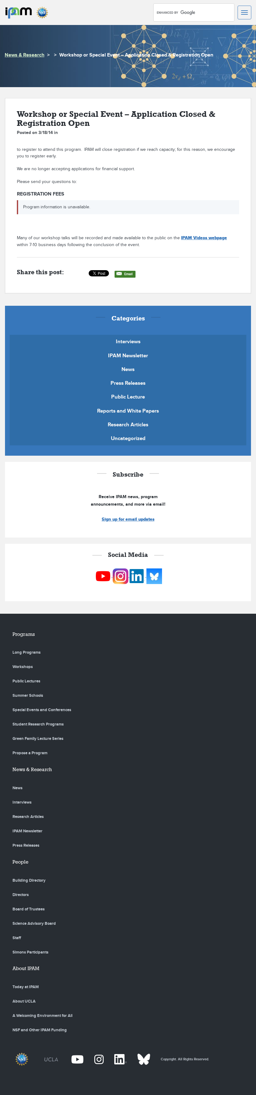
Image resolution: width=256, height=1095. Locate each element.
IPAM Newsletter (128, 356)
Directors (20, 894)
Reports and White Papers (128, 411)
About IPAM (25, 968)
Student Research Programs (38, 724)
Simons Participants (30, 952)
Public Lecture (128, 397)
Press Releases (128, 383)
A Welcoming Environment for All (42, 1015)
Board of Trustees (28, 909)
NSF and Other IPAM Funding (39, 1030)
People (20, 862)
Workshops (22, 666)
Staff (16, 937)
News (128, 369)
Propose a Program (29, 753)
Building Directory (29, 880)
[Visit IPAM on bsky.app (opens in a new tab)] (154, 575)
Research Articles (128, 425)
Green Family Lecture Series (37, 738)
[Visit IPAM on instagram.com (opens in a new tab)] (121, 575)
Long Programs (26, 652)
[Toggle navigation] (244, 12)
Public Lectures (26, 681)
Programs (23, 634)
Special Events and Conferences (41, 709)
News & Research (24, 55)
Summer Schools (27, 695)
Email (128, 274)
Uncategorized (128, 438)
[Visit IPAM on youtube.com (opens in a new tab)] (103, 575)
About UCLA (24, 1001)
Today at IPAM (25, 986)
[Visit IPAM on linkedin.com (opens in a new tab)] (138, 575)
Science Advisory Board (34, 923)
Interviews (128, 342)
